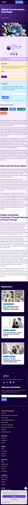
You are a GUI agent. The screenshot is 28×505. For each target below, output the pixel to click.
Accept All (14, 496)
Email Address (3, 394)
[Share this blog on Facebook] (14, 54)
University (4, 466)
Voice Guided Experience (7, 420)
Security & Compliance (7, 427)
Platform (3, 413)
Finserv (3, 442)
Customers (4, 471)
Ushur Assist (4, 417)
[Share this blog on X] (17, 54)
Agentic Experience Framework (9, 415)
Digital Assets (5, 464)
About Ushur (4, 477)
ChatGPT (5, 109)
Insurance (4, 438)
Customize (4, 451)
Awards (3, 484)
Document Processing (7, 424)
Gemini (13, 109)
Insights (3, 429)
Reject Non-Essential (14, 499)
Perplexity (22, 109)
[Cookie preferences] (25, 488)
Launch (3, 453)
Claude (4, 113)
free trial (4, 88)
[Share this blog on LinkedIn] (11, 54)
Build (2, 448)
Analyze (3, 455)
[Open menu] (25, 2)
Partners (3, 468)
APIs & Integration (6, 432)
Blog (2, 461)
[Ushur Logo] (4, 2)
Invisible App (4, 422)
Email (2, 71)
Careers (3, 482)
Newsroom (4, 479)
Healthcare (4, 440)
